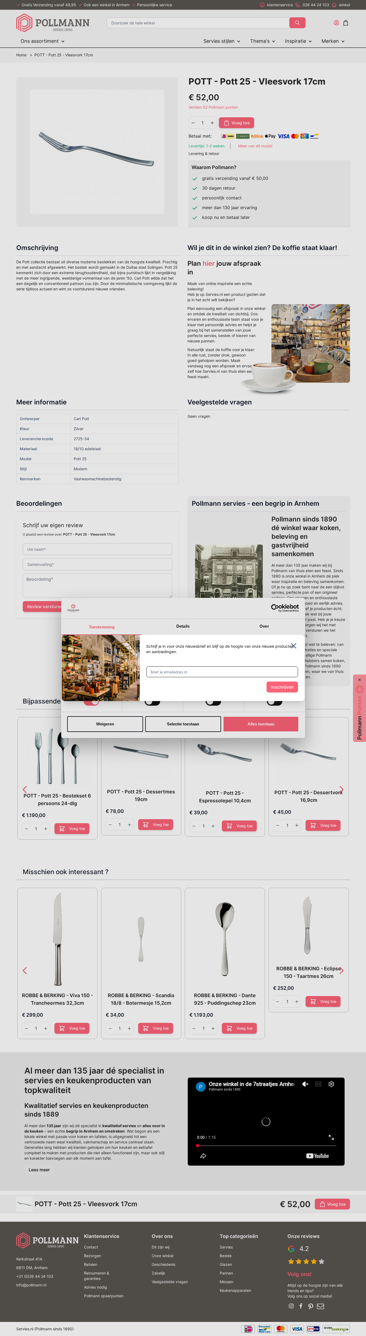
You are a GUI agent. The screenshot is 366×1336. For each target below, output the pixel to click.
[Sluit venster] (293, 645)
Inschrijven (282, 687)
